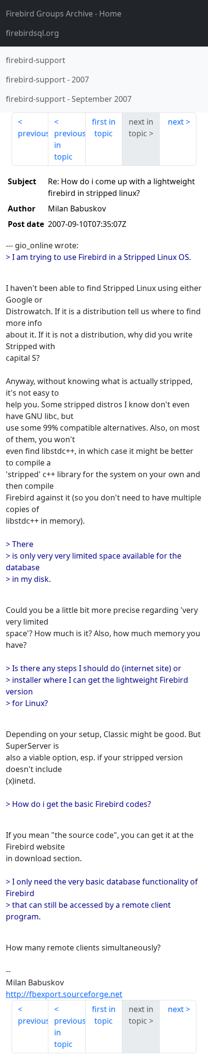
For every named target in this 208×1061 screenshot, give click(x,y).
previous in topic (69, 145)
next (176, 121)
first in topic (104, 127)
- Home (63, 13)
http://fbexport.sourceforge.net (64, 994)
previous (33, 133)
